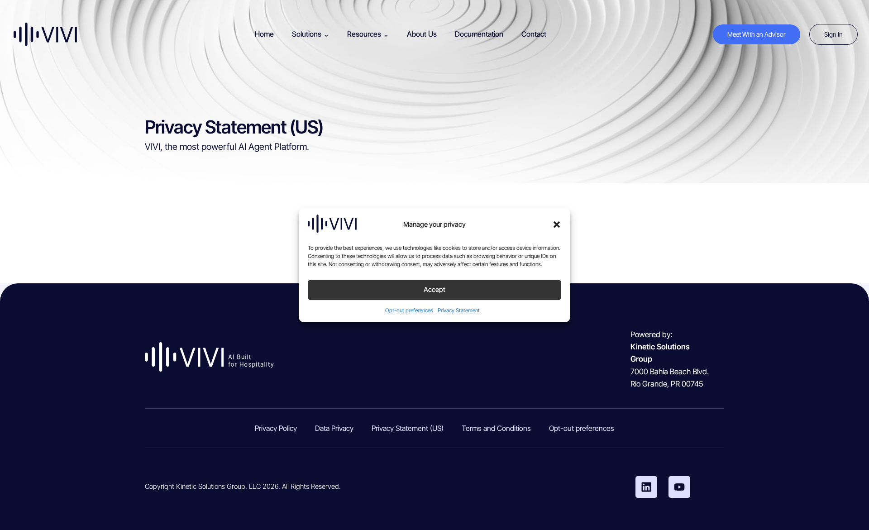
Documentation (479, 33)
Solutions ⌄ (310, 33)
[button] (556, 224)
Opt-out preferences (409, 310)
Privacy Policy (276, 428)
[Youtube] (679, 487)
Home (264, 33)
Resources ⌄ (368, 33)
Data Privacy (334, 428)
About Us (422, 33)
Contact (533, 33)
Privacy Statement (459, 310)
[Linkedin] (646, 487)
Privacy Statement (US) (408, 428)
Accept (434, 290)
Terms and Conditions (496, 428)
